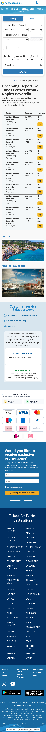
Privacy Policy (41, 703)
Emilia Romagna (12, 567)
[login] (36, 3)
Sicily (28, 636)
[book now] (40, 124)
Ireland (11, 594)
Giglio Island (33, 584)
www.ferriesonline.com (12, 3)
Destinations (37, 672)
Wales (29, 658)
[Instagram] (5, 684)
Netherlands (14, 617)
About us (5, 669)
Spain (29, 641)
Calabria (30, 537)
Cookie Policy (34, 729)
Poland (30, 622)
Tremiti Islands (30, 647)
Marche (30, 608)
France (29, 575)
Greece (10, 589)
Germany (30, 580)
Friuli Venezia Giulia (14, 581)
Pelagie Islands (11, 623)
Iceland (30, 589)
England (30, 565)
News (34, 675)
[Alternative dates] (25, 48)
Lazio (29, 598)
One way (32, 19)
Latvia (10, 598)
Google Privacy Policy (15, 500)
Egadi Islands (14, 561)
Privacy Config (12, 729)
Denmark (30, 556)
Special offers (37, 669)
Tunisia (11, 653)
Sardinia (30, 631)
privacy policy (18, 487)
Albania (30, 528)
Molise (10, 613)
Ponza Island (33, 627)
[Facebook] (12, 684)
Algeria (30, 533)
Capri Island (13, 551)
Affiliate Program (20, 676)
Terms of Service (28, 500)
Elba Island (32, 561)
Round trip (12, 19)
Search (23, 71)
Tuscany (30, 653)
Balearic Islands (11, 539)
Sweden (11, 645)
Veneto (11, 658)
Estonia (30, 570)
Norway (30, 617)
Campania (31, 542)
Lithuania (31, 603)
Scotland (12, 636)
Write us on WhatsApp (17, 321)
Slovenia (11, 641)
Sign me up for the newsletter (22, 493)
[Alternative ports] (5, 48)
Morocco (31, 613)
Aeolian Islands (11, 529)
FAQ (3, 672)
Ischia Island (33, 594)
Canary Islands (15, 547)
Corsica (30, 551)
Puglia (10, 631)
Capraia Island (33, 547)
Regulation (6, 675)
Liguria (11, 603)
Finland (11, 575)
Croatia (11, 556)
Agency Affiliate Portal (23, 670)
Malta (10, 608)
